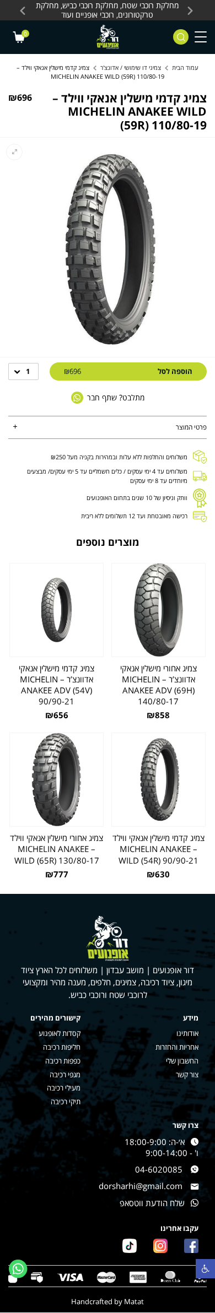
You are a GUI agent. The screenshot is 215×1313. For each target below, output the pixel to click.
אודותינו (187, 1033)
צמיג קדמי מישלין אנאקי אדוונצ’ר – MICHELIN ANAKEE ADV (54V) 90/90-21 (56, 685)
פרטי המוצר (191, 427)
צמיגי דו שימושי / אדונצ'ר (130, 67)
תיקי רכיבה (65, 1101)
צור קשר (187, 1074)
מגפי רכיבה (65, 1074)
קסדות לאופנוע (59, 1033)
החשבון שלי (182, 1061)
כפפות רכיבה (62, 1061)
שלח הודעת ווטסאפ (152, 1202)
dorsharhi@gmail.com (140, 1185)
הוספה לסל (128, 371)
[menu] (201, 37)
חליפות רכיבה (61, 1047)
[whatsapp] (18, 1269)
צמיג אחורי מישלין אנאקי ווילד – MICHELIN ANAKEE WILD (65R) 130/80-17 (56, 848)
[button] (205, 1268)
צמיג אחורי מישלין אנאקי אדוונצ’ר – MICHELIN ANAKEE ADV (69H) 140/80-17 (158, 685)
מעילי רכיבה (63, 1088)
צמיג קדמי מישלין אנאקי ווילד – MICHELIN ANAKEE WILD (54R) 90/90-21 (158, 848)
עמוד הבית (185, 67)
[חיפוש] (181, 37)
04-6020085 (158, 1169)
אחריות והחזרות (176, 1047)
